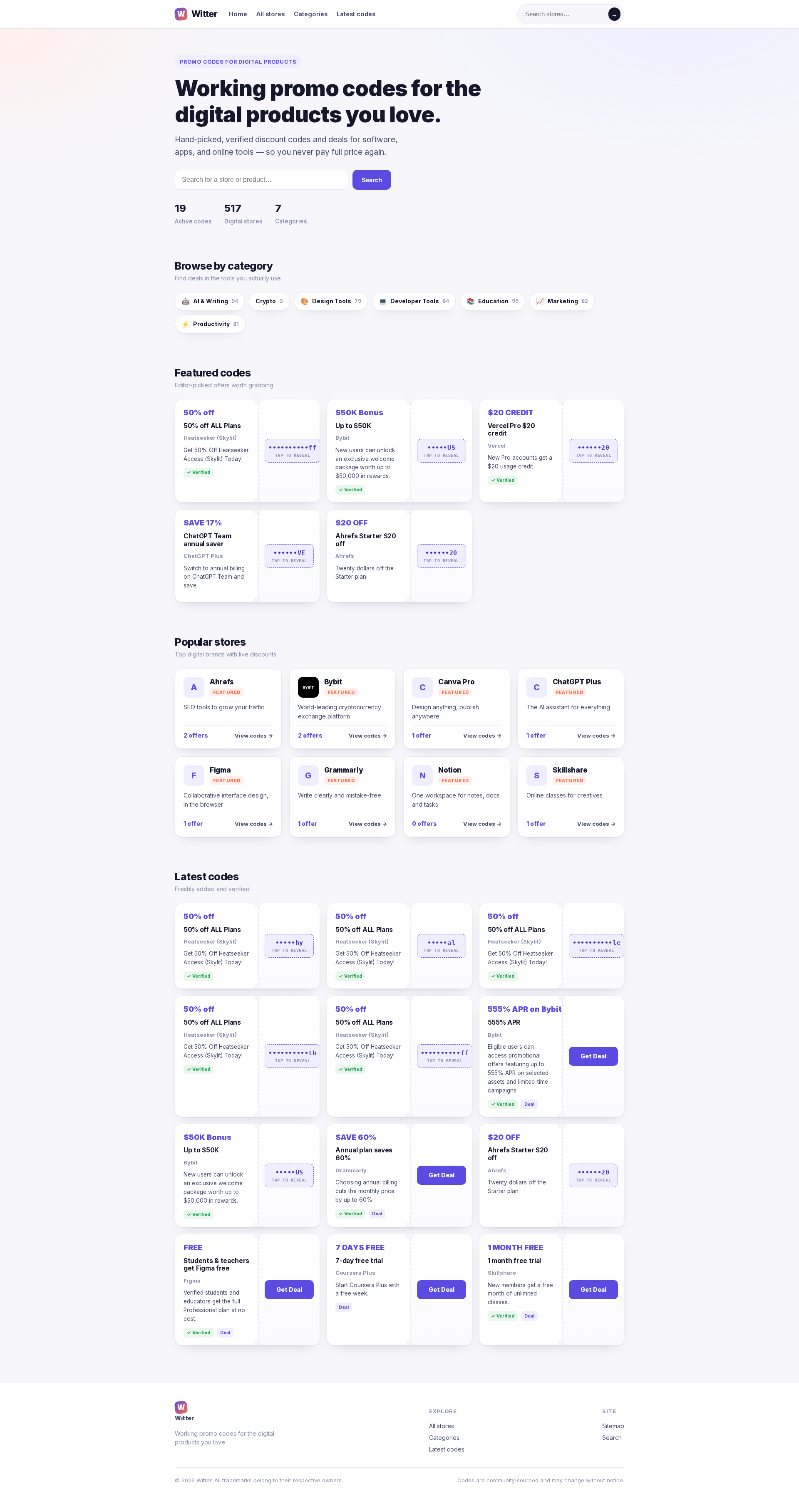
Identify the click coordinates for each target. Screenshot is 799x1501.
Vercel (497, 445)
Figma (192, 1280)
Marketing (562, 301)
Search (372, 179)
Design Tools (330, 301)
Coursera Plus (355, 1272)
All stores (270, 13)
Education (492, 301)
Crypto (269, 301)
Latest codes (356, 13)
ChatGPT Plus (203, 555)
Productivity (210, 324)
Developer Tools (414, 301)
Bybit (342, 437)
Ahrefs (344, 555)
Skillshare (502, 1272)
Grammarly (351, 1170)
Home (238, 13)
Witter (197, 14)
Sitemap (613, 1425)
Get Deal (593, 1056)
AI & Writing (209, 301)
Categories (311, 13)
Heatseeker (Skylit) (210, 437)
